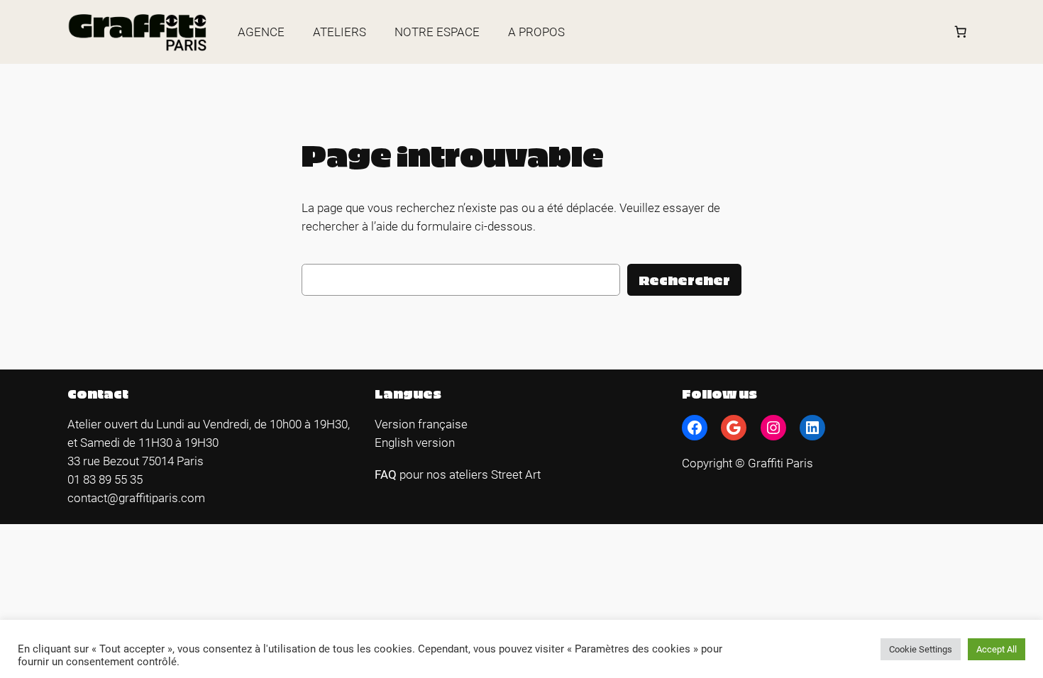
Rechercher (684, 279)
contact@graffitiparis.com (136, 498)
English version (415, 442)
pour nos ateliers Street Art (470, 474)
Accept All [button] (996, 649)
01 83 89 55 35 (105, 479)
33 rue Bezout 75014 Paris (135, 461)
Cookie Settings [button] (920, 649)
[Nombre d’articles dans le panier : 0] (961, 32)
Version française (421, 424)
